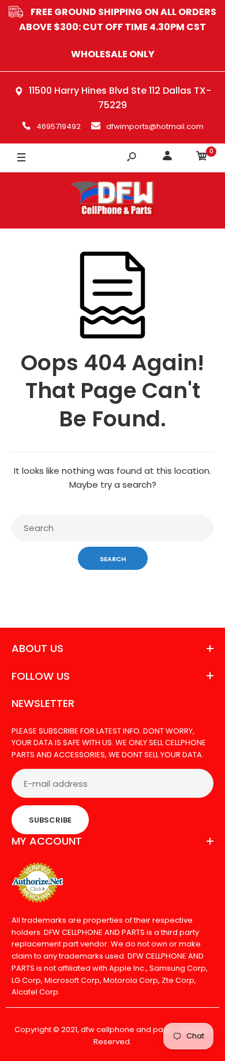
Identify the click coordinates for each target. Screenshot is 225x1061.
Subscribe (50, 820)
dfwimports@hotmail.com (155, 126)
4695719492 (58, 126)
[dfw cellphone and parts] (112, 200)
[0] (202, 157)
